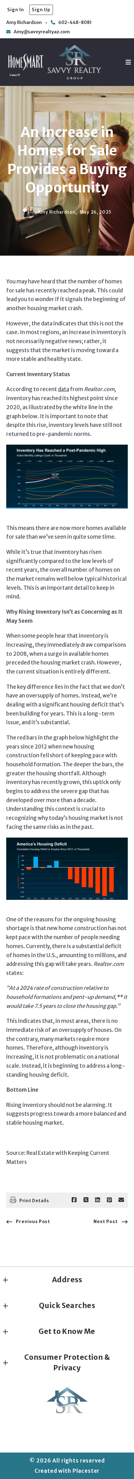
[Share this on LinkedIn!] (97, 1200)
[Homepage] (54, 62)
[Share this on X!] (86, 1200)
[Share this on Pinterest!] (109, 1200)
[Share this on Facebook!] (74, 1200)
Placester (86, 1470)
